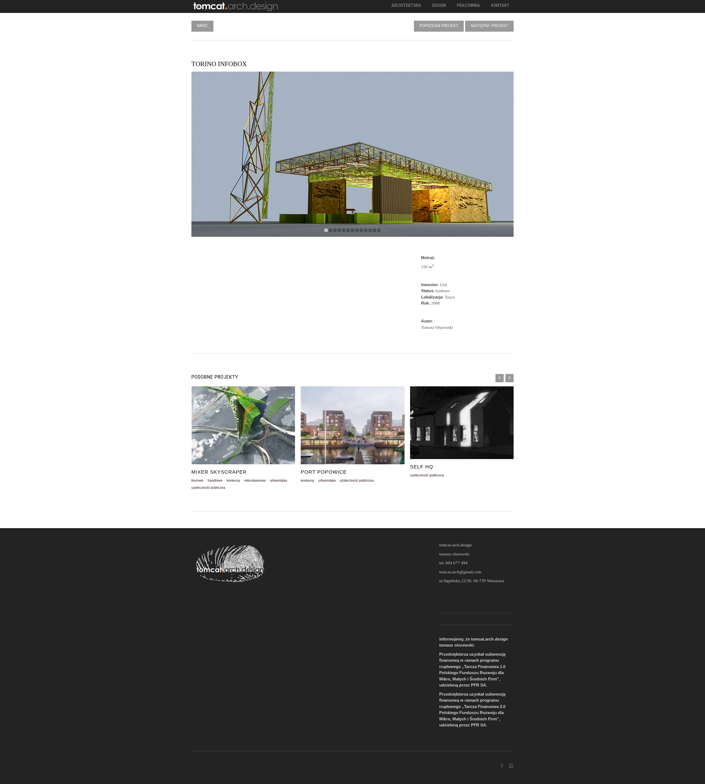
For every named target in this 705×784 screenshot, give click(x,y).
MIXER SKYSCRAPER (219, 472)
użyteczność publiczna (208, 488)
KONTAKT (500, 5)
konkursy (233, 480)
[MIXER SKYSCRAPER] (243, 425)
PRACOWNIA (468, 5)
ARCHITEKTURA (406, 5)
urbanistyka (278, 480)
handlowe (215, 480)
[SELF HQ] (462, 422)
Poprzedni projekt (438, 26)
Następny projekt (489, 26)
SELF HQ (421, 467)
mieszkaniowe (255, 480)
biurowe (197, 480)
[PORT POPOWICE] (353, 425)
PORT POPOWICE (324, 472)
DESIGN (439, 5)
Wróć (202, 26)
